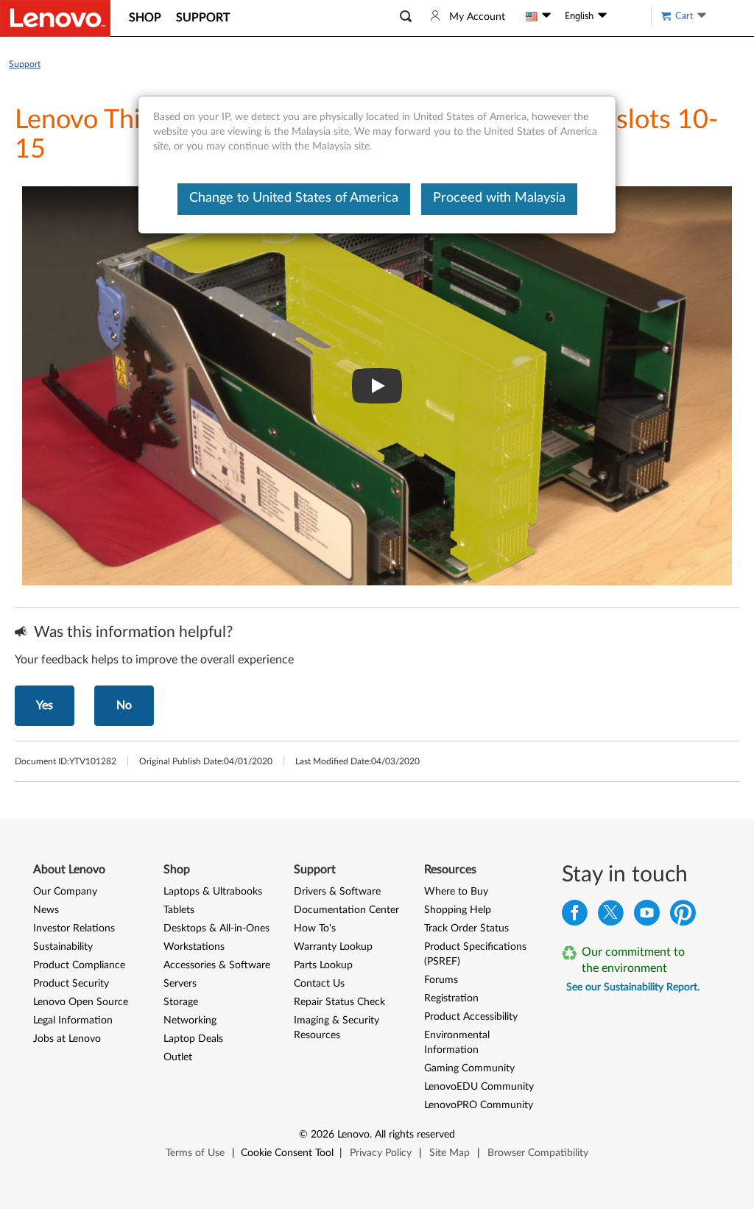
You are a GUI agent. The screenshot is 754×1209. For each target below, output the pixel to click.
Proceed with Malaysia (499, 198)
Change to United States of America (293, 198)
